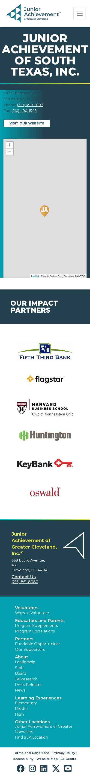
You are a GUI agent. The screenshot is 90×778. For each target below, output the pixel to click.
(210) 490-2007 (30, 105)
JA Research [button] (26, 679)
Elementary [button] (26, 703)
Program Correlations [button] (35, 631)
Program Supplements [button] (36, 625)
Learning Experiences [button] (38, 698)
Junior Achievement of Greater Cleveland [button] (43, 729)
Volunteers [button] (27, 608)
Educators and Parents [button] (40, 621)
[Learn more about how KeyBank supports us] (45, 467)
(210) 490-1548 (24, 110)
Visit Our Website (26, 123)
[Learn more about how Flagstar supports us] (45, 382)
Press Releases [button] (28, 685)
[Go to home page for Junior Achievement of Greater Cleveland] (34, 13)
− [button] (9, 152)
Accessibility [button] (23, 759)
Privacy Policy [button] (64, 753)
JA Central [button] (69, 759)
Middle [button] (21, 708)
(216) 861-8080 (25, 582)
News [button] (20, 690)
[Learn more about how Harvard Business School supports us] (45, 411)
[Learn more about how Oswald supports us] (45, 495)
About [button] (21, 657)
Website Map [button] (47, 759)
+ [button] (9, 145)
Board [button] (20, 673)
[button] (21, 769)
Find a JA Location (31, 737)
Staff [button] (19, 668)
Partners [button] (24, 639)
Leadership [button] (25, 662)
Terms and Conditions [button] (31, 753)
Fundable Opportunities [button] (37, 644)
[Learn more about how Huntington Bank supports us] (45, 439)
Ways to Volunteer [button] (32, 613)
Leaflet (35, 276)
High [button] (19, 714)
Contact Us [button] (24, 577)
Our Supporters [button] (30, 649)
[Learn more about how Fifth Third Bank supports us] (45, 354)
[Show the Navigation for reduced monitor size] (79, 13)
